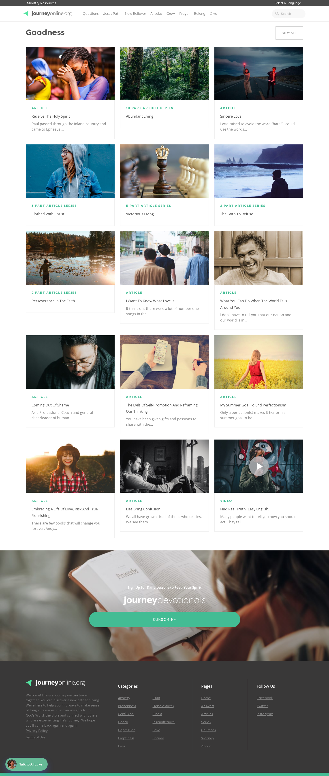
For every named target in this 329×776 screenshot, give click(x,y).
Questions (90, 13)
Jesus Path (111, 13)
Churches (208, 730)
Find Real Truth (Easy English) (244, 509)
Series (206, 722)
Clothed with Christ (48, 213)
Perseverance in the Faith (53, 300)
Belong (199, 13)
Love (156, 730)
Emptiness (126, 738)
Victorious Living (140, 213)
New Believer (135, 13)
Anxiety (124, 698)
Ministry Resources (41, 3)
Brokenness (127, 706)
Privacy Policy (37, 731)
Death (123, 722)
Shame (158, 738)
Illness (157, 714)
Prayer (184, 13)
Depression (126, 730)
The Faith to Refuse (236, 213)
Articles (207, 714)
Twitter (262, 706)
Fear (121, 746)
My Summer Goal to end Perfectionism (253, 405)
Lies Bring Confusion (143, 509)
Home (206, 698)
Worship (207, 738)
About (206, 746)
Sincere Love (230, 116)
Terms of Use (35, 737)
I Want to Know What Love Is (150, 300)
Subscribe (164, 619)
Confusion (126, 714)
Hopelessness (163, 706)
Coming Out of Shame (50, 405)
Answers (207, 706)
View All (289, 33)
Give (213, 13)
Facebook (265, 698)
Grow (171, 13)
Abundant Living (139, 116)
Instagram (265, 714)
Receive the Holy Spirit (51, 116)
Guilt (156, 698)
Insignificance (164, 722)
